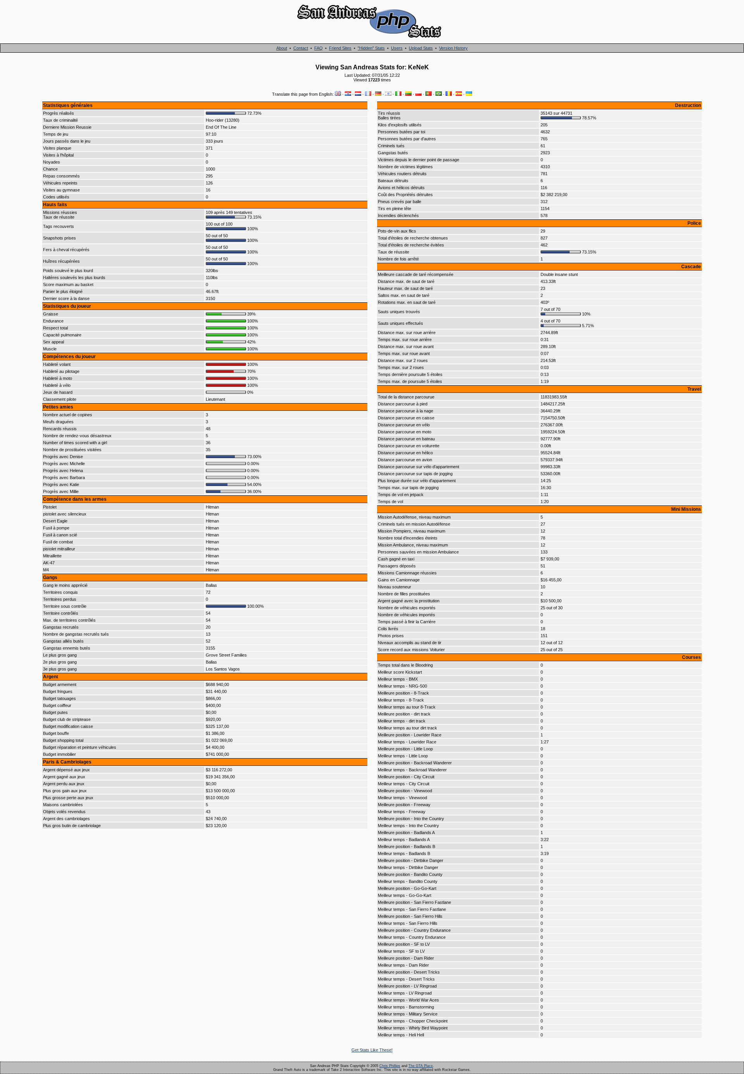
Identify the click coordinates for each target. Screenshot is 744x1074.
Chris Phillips (389, 1066)
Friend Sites (340, 48)
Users (397, 48)
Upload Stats (421, 48)
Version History (453, 48)
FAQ (318, 48)
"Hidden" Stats (371, 48)
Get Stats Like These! (372, 1050)
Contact (300, 48)
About (281, 48)
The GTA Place (420, 1066)
